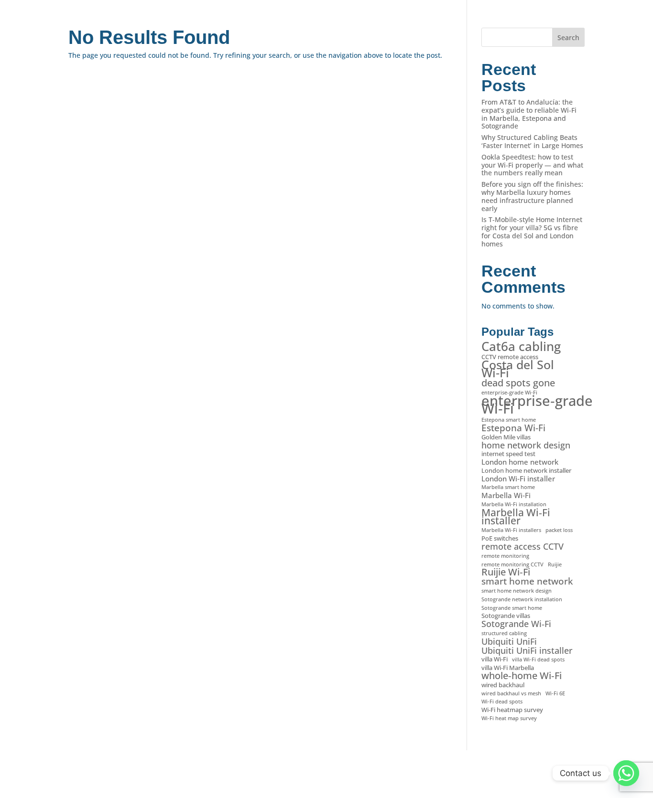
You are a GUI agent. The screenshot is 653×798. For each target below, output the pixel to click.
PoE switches (499, 538)
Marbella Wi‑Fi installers (511, 530)
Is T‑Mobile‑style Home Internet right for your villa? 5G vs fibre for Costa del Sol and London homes (531, 231)
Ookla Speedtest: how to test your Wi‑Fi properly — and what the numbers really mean (532, 165)
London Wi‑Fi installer (518, 479)
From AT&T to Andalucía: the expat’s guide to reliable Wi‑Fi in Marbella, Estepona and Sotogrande (529, 113)
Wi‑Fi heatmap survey (512, 710)
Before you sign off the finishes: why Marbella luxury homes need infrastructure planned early (532, 196)
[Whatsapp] (626, 773)
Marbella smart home (508, 487)
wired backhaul (502, 685)
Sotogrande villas (505, 616)
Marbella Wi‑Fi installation (513, 504)
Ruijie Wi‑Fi (505, 572)
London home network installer (526, 471)
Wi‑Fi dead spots (501, 701)
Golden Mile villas (506, 437)
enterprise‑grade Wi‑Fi (537, 405)
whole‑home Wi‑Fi (521, 676)
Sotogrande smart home (511, 608)
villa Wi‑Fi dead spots (538, 659)
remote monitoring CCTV (512, 564)
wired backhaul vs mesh (511, 693)
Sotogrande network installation (521, 599)
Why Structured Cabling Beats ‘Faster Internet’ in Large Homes (532, 141)
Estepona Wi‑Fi (513, 428)
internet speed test (508, 454)
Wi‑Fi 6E (555, 693)
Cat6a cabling (521, 346)
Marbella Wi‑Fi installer (515, 517)
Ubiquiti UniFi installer (527, 651)
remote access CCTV (522, 547)
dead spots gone (518, 383)
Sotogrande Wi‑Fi (516, 624)
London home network (519, 462)
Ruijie (555, 564)
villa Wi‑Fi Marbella (507, 668)
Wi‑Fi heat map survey (509, 718)
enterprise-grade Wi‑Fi (509, 392)
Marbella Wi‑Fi (506, 495)
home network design (525, 445)
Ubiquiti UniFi (509, 642)
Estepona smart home (508, 419)
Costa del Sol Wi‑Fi (517, 369)
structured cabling (504, 633)
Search (568, 37)
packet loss (559, 530)
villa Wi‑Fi (494, 659)
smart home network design (516, 590)
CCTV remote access (509, 357)
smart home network (527, 581)
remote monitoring (505, 556)
